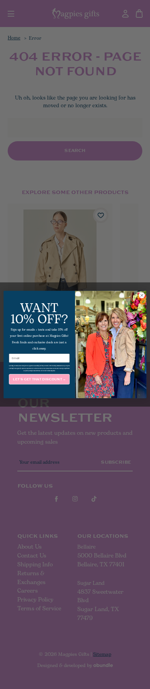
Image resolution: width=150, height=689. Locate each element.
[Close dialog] (142, 295)
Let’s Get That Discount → (39, 379)
